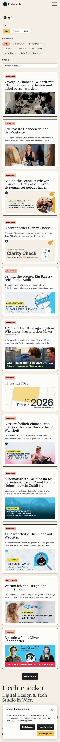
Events (35, 53)
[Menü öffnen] (54, 4)
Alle (6, 31)
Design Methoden (36, 43)
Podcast (16, 31)
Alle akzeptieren (45, 733)
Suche (5, 59)
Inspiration (9, 48)
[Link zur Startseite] (12, 4)
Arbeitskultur (18, 43)
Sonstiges (22, 48)
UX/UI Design (10, 53)
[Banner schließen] (51, 709)
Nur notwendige (45, 727)
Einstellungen (27, 727)
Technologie (37, 48)
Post (26, 31)
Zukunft (24, 53)
